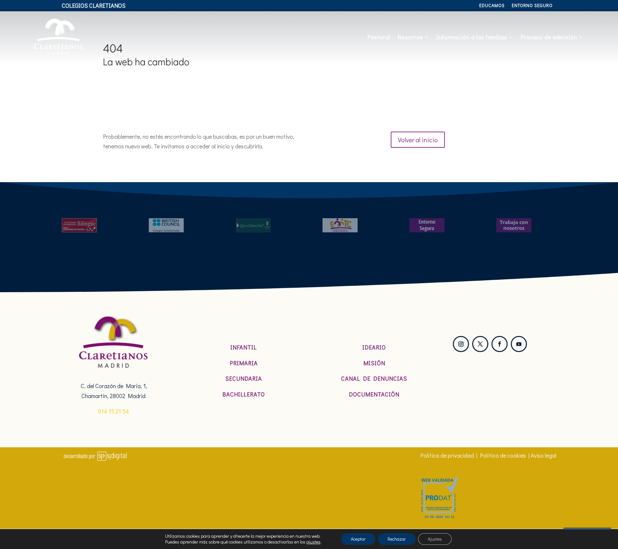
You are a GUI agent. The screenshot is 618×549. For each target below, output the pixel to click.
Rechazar (397, 539)
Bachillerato (243, 394)
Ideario (374, 347)
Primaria (244, 363)
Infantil (243, 347)
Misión (374, 363)
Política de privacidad (447, 455)
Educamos (492, 5)
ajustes (313, 542)
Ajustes (435, 539)
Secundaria (243, 378)
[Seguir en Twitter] (480, 344)
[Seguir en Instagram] (461, 344)
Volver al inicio (418, 139)
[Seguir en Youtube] (519, 344)
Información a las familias (471, 37)
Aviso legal (543, 455)
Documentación (374, 394)
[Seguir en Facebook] (500, 344)
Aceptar (358, 539)
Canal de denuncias (374, 378)
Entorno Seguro (532, 5)
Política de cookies (503, 455)
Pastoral (378, 37)
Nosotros (410, 37)
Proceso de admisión (548, 37)
